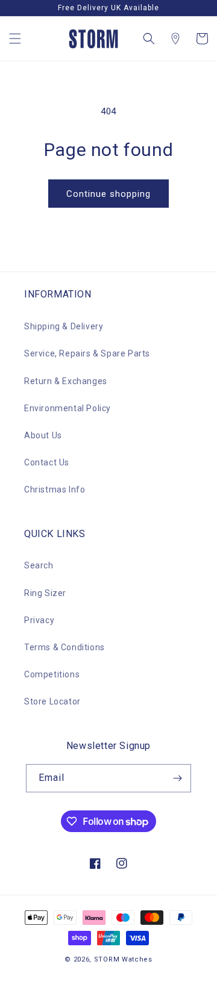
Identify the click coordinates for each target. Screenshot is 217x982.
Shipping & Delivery (63, 326)
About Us (43, 435)
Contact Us (46, 462)
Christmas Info (54, 489)
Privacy (39, 620)
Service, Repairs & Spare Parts (87, 353)
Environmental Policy (67, 408)
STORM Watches (123, 959)
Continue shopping (108, 193)
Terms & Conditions (64, 647)
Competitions (52, 674)
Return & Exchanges (65, 381)
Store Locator (52, 701)
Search (39, 565)
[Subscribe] (177, 778)
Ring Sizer (45, 593)
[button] (15, 38)
